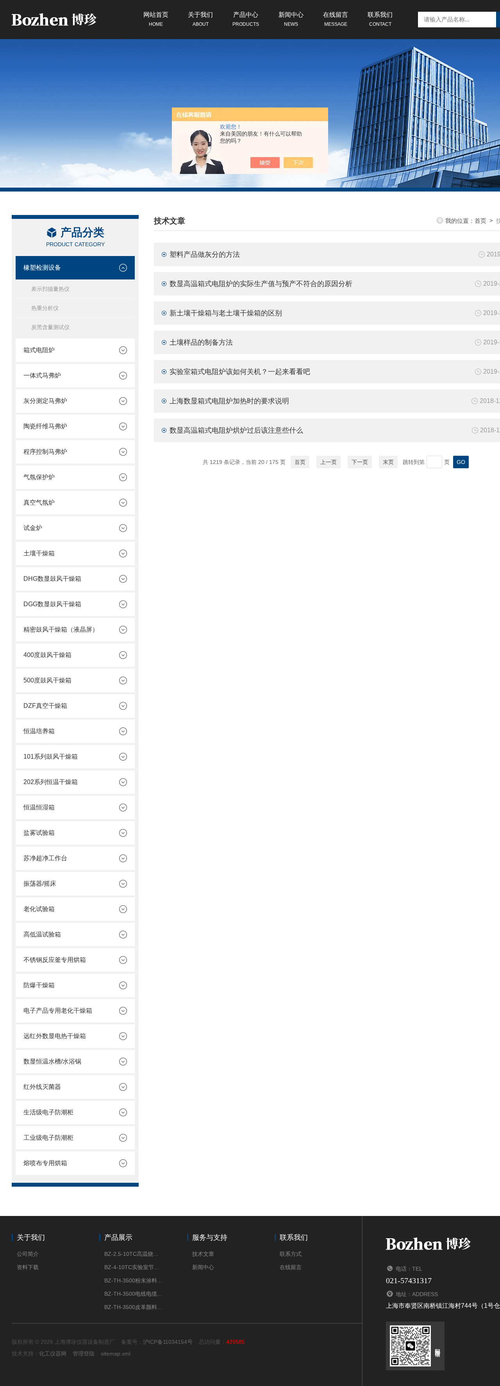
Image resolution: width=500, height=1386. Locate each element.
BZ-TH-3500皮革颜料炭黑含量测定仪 (133, 1307)
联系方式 (291, 1254)
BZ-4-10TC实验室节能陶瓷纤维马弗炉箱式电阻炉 (133, 1267)
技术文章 (203, 1254)
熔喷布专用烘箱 (45, 1163)
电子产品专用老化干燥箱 (57, 1010)
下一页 (360, 462)
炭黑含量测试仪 (50, 327)
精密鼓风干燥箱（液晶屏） (60, 629)
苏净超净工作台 (45, 858)
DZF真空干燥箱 (45, 705)
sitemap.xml (115, 1353)
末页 (388, 462)
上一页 (328, 462)
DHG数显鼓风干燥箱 (52, 578)
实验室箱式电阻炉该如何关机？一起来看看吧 (240, 372)
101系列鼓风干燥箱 (50, 756)
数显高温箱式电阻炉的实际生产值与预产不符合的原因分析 (261, 284)
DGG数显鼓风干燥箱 (52, 604)
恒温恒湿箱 (39, 807)
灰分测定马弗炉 (45, 401)
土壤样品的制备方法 (201, 342)
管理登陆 (84, 1353)
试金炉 (32, 528)
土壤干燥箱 (39, 553)
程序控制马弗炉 (45, 451)
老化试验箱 (39, 909)
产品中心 (245, 19)
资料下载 (28, 1267)
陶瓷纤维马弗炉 (45, 426)
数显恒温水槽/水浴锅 (52, 1061)
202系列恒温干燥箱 (50, 782)
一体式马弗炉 (42, 375)
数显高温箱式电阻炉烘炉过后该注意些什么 (236, 430)
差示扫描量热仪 (50, 289)
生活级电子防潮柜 (48, 1112)
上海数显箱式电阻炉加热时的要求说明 (229, 401)
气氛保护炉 (39, 477)
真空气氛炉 (39, 502)
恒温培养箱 (39, 731)
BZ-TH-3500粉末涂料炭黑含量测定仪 (133, 1280)
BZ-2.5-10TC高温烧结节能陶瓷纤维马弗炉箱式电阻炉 (133, 1254)
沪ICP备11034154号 (168, 1342)
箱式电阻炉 (39, 350)
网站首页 (155, 19)
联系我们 (380, 19)
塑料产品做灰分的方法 (205, 254)
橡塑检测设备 (42, 267)
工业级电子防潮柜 (48, 1137)
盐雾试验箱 (39, 832)
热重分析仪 (45, 308)
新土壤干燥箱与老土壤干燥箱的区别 (226, 313)
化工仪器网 (52, 1353)
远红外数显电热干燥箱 (54, 1036)
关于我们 (200, 19)
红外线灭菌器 (42, 1086)
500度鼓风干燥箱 (47, 680)
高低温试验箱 (42, 934)
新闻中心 (291, 19)
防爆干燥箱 (39, 985)
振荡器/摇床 (39, 883)
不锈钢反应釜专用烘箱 (54, 959)
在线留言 (335, 19)
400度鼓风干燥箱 (47, 655)
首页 (480, 220)
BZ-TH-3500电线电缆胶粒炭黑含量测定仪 (133, 1294)
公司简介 (28, 1254)
